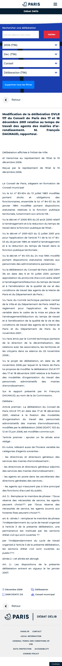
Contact (36, 632)
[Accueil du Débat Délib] (25, 4)
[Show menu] (57, 4)
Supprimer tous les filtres (18, 84)
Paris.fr (25, 632)
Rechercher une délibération (19, 28)
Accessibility (42, 649)
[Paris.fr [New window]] (14, 617)
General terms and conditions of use (31, 642)
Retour (16, 99)
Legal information (31, 636)
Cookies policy (31, 654)
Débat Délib (47, 616)
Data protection (22, 649)
